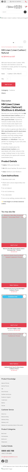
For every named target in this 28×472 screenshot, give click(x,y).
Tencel (3, 405)
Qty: (2, 79)
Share (3, 93)
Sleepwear (4, 442)
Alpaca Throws (5, 383)
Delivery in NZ (4, 422)
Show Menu (2, 6)
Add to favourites (24, 216)
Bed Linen (3, 433)
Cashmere (4, 400)
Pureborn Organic (6, 397)
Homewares (4, 436)
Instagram (5, 2)
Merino (3, 403)
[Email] (11, 93)
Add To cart (14, 245)
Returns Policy (5, 416)
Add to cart (8, 84)
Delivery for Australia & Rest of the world (12, 425)
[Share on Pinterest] (13, 93)
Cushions (20, 46)
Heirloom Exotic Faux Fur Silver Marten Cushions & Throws (14, 367)
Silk (2, 389)
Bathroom (4, 439)
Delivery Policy (5, 419)
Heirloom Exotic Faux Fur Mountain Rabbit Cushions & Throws (14, 289)
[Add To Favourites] (18, 84)
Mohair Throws (5, 386)
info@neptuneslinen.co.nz (9, 457)
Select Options (14, 285)
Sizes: (3, 74)
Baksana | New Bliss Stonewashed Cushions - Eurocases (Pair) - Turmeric (14, 249)
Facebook (2, 2)
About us (3, 414)
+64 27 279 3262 (6, 453)
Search (25, 12)
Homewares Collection (11, 46)
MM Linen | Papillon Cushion (14, 328)
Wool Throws (4, 391)
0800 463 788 (26, 1)
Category (4, 90)
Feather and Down (6, 394)
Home (3, 46)
